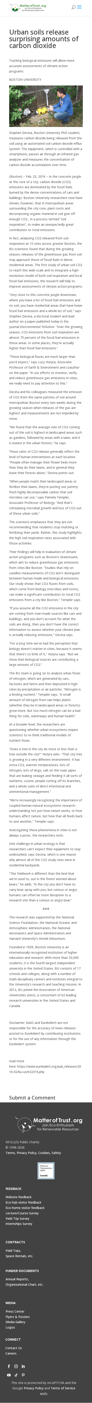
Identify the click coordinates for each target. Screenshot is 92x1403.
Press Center (15, 1311)
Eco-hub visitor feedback (23, 1202)
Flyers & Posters (18, 1317)
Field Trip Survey (17, 1218)
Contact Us (13, 1348)
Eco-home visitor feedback (25, 1208)
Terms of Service (63, 1388)
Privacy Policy (34, 1388)
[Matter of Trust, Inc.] (49, 1125)
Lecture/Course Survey (22, 1213)
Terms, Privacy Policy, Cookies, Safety (33, 1153)
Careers (11, 1353)
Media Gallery (15, 1322)
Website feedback (18, 1197)
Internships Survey (19, 1224)
